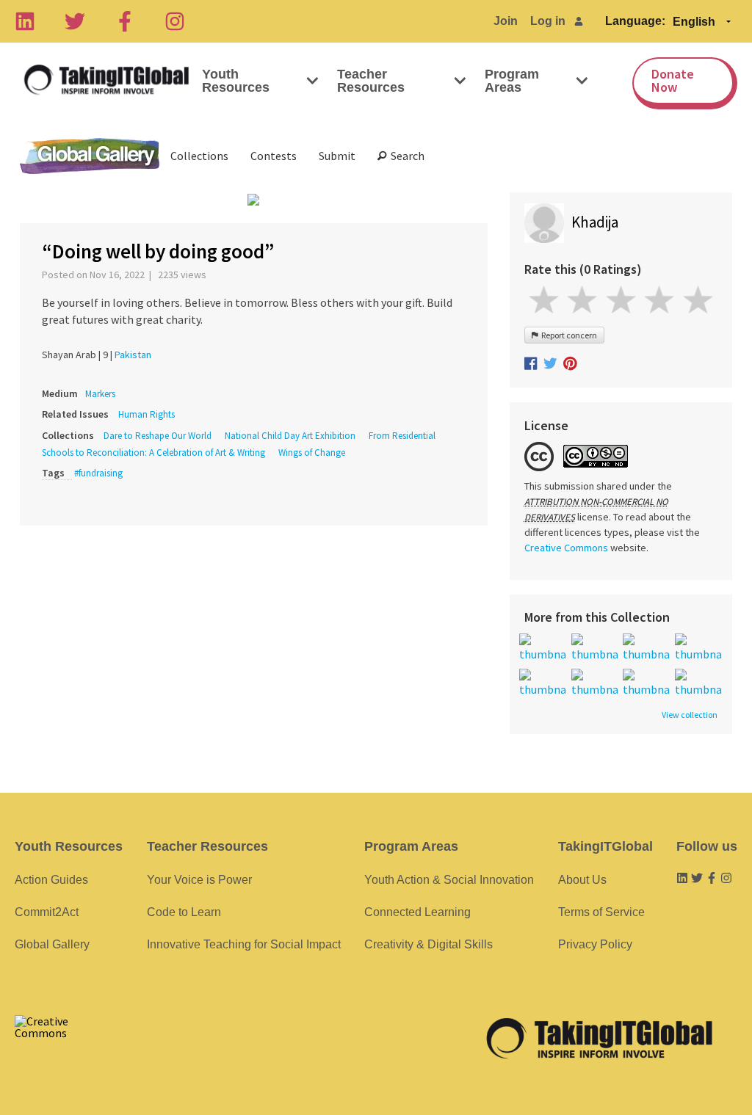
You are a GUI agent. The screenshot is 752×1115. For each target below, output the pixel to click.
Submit (337, 155)
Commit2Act (47, 912)
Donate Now (672, 80)
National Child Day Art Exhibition (290, 435)
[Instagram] (174, 21)
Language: (635, 21)
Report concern (567, 335)
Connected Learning (417, 912)
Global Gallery (89, 156)
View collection (689, 715)
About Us (582, 880)
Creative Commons (566, 547)
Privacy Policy (595, 944)
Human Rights (146, 414)
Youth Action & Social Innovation (449, 880)
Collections (199, 155)
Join (506, 21)
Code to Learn (184, 912)
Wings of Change (311, 452)
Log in (547, 21)
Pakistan (133, 354)
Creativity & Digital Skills (428, 944)
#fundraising (98, 473)
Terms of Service (601, 912)
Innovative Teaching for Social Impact (244, 944)
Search (405, 155)
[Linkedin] (25, 21)
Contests (273, 155)
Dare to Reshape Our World (158, 435)
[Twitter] (75, 21)
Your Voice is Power (199, 880)
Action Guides (51, 880)
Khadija (594, 222)
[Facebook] (125, 21)
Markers (100, 394)
